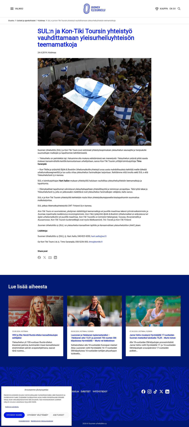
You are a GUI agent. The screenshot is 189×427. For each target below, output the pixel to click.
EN (171, 8)
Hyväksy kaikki (14, 415)
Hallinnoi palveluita (12, 407)
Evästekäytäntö (24, 421)
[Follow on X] (161, 392)
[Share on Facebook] (39, 257)
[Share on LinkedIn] (55, 257)
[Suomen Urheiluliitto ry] (94, 9)
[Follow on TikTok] (155, 392)
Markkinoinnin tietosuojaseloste (42, 421)
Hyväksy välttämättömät (37, 415)
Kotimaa (41, 21)
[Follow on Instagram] (149, 392)
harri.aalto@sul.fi (98, 236)
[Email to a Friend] (50, 257)
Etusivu (11, 21)
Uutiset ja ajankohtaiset (26, 21)
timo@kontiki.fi (95, 242)
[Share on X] (44, 257)
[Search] (179, 9)
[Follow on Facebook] (143, 392)
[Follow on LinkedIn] (167, 392)
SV (174, 8)
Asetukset (58, 415)
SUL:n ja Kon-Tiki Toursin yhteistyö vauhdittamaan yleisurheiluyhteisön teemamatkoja (82, 21)
